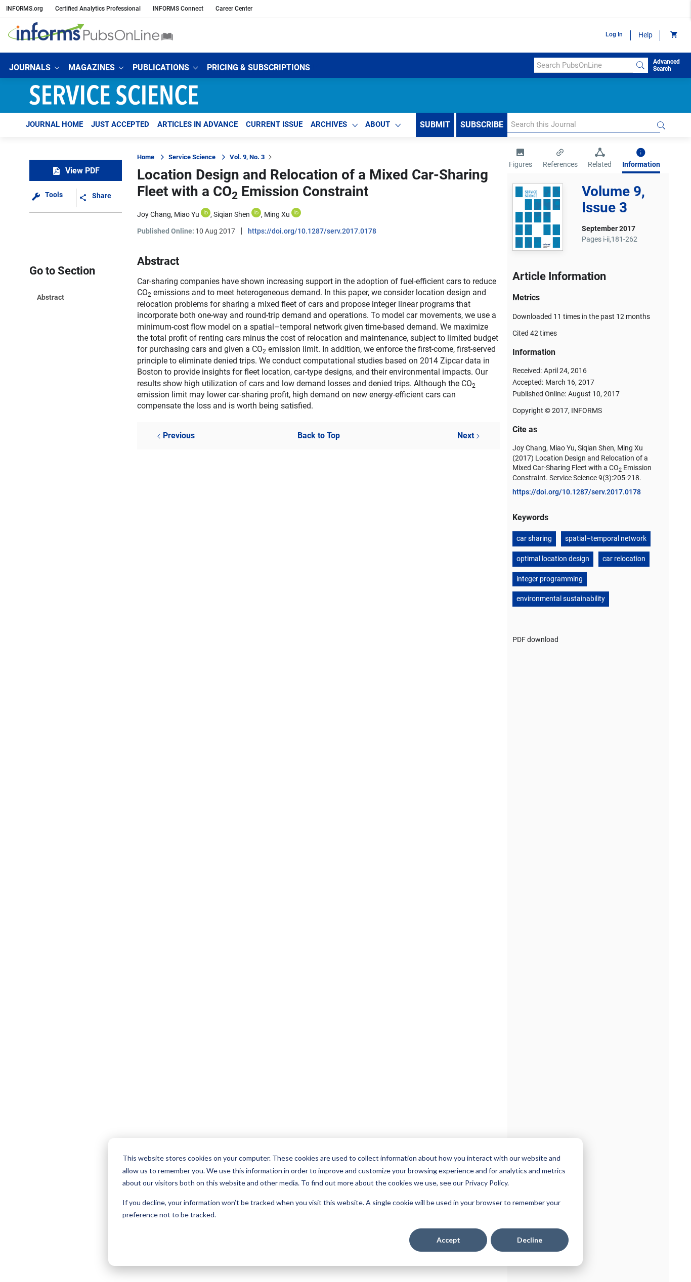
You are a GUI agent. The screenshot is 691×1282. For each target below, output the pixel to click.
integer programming (549, 579)
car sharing (534, 538)
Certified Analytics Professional (98, 8)
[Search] (640, 65)
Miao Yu (186, 214)
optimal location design (552, 559)
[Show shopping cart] (673, 35)
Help (645, 35)
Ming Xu (277, 214)
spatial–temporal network (605, 538)
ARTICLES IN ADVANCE (197, 124)
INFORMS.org (24, 8)
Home (145, 157)
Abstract (50, 297)
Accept (448, 1239)
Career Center (233, 8)
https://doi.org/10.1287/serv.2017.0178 (312, 231)
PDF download (535, 639)
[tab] (520, 159)
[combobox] (583, 65)
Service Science (191, 157)
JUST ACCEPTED (120, 124)
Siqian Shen (231, 214)
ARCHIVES (329, 124)
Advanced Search (666, 65)
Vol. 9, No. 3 (247, 157)
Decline (529, 1239)
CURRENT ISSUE (274, 124)
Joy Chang (154, 214)
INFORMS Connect (178, 8)
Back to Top (318, 435)
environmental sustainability (560, 598)
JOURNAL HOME (54, 124)
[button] (34, 68)
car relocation (623, 559)
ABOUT (377, 124)
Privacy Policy (486, 1182)
